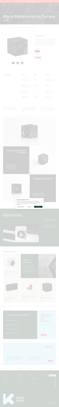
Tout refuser (29, 206)
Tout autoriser (38, 206)
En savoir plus (19, 204)
